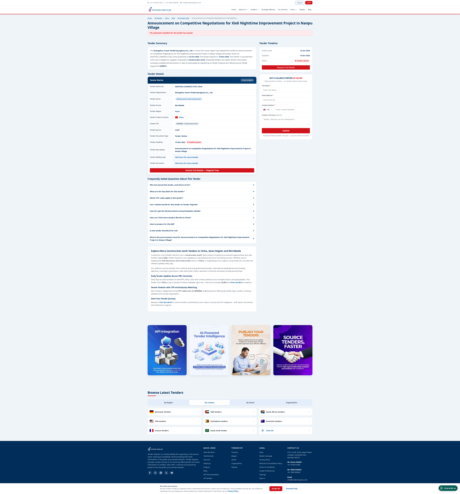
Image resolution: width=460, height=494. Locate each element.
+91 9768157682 (156, 3)
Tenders (254, 10)
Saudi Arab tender (218, 430)
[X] (166, 473)
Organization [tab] (291, 402)
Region (234, 456)
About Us (242, 10)
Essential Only (292, 489)
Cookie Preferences (267, 471)
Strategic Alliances (268, 10)
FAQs (261, 452)
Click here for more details (186, 157)
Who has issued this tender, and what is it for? (170, 185)
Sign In (262, 478)
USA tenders (160, 421)
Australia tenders (274, 421)
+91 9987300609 (171, 3)
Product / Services (272, 115)
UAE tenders (215, 412)
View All (269, 430)
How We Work (209, 452)
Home (233, 10)
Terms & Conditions (267, 467)
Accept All (276, 489)
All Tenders (158, 18)
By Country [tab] (209, 402)
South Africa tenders (275, 412)
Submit (285, 130)
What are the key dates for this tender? (167, 191)
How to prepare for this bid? (162, 224)
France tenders (162, 430)
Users (292, 10)
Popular (234, 467)
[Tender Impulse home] (160, 9)
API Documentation (211, 474)
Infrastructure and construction (188, 99)
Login (309, 2)
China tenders (236, 282)
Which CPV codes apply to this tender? (166, 198)
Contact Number (268, 105)
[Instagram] (155, 473)
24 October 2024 (183, 18)
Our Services (283, 10)
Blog (309, 10)
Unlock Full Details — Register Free (202, 170)
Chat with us (450, 488)
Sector (233, 460)
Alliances (207, 463)
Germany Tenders (163, 412)
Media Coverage (265, 456)
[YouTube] (172, 473)
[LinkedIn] (161, 473)
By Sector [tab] (250, 402)
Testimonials (209, 456)
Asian (177, 111)
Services (207, 460)
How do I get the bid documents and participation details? (175, 211)
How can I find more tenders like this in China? (170, 217)
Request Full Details (286, 67)
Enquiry (302, 10)
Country (234, 452)
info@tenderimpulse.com (192, 3)
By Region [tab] (168, 402)
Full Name (266, 86)
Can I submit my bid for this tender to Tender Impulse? (174, 204)
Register (300, 3)
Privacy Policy (233, 491)
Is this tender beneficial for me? (164, 230)
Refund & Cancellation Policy (270, 463)
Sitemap (262, 474)
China (167, 18)
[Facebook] (150, 473)
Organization (236, 463)
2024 (173, 18)
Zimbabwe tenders (219, 421)
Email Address (267, 95)
